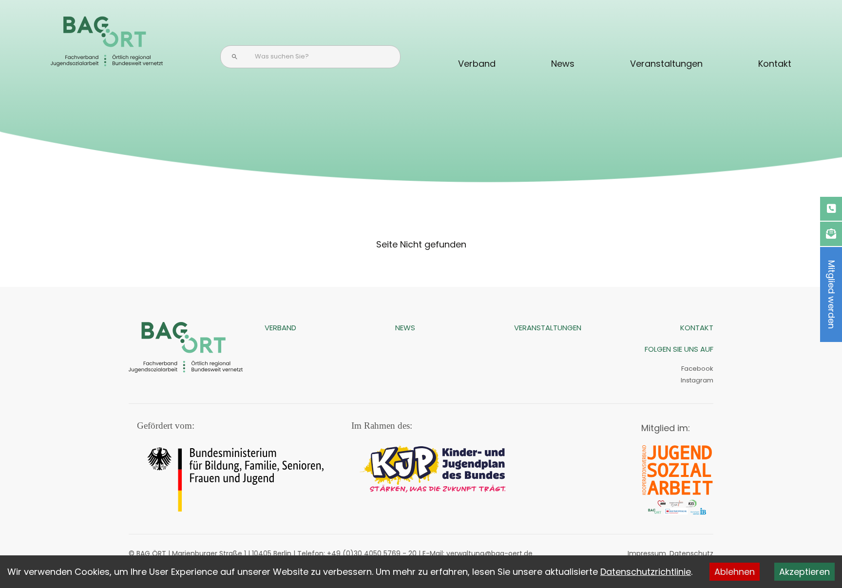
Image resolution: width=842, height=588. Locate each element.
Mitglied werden (831, 294)
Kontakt (774, 63)
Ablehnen (734, 572)
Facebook (697, 368)
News (562, 63)
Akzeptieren (804, 572)
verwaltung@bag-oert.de (489, 553)
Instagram (696, 380)
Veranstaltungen (666, 63)
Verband (477, 63)
